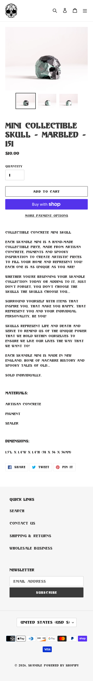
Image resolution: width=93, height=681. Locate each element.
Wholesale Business (31, 548)
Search (17, 511)
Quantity (13, 166)
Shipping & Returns (30, 536)
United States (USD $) (45, 622)
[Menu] (85, 11)
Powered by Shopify (61, 665)
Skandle (35, 665)
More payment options (46, 215)
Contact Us (22, 523)
